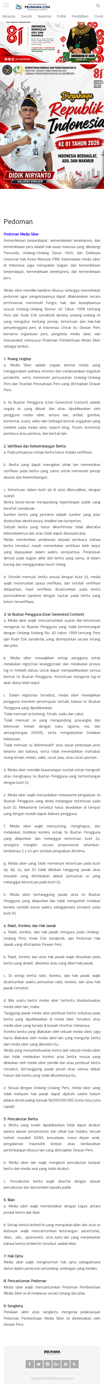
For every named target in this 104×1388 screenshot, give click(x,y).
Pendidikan (80, 16)
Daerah (26, 16)
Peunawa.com (64, 1378)
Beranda (8, 16)
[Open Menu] (6, 5)
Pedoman (18, 222)
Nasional (44, 16)
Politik (61, 16)
